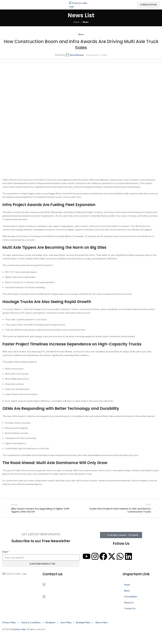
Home (76, 22)
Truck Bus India (18, 629)
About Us (129, 602)
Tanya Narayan (76, 54)
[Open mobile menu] (3, 5)
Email (5, 551)
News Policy (102, 622)
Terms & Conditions (31, 622)
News (86, 22)
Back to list (81, 508)
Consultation (148, 4)
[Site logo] (81, 4)
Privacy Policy (9, 622)
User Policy (66, 622)
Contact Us (130, 608)
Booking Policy (83, 622)
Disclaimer (50, 622)
